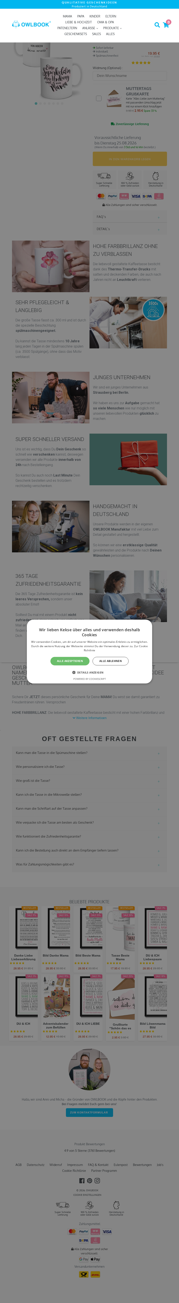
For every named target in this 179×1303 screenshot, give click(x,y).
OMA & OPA (105, 22)
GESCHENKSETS (75, 34)
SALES (96, 34)
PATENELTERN (67, 28)
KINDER (95, 16)
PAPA (80, 16)
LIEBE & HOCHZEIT (78, 22)
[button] (90, 672)
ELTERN (110, 16)
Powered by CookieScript (89, 678)
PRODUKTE (111, 28)
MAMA (67, 16)
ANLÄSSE (89, 28)
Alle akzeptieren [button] (70, 661)
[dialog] (89, 652)
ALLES (110, 34)
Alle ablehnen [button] (110, 661)
